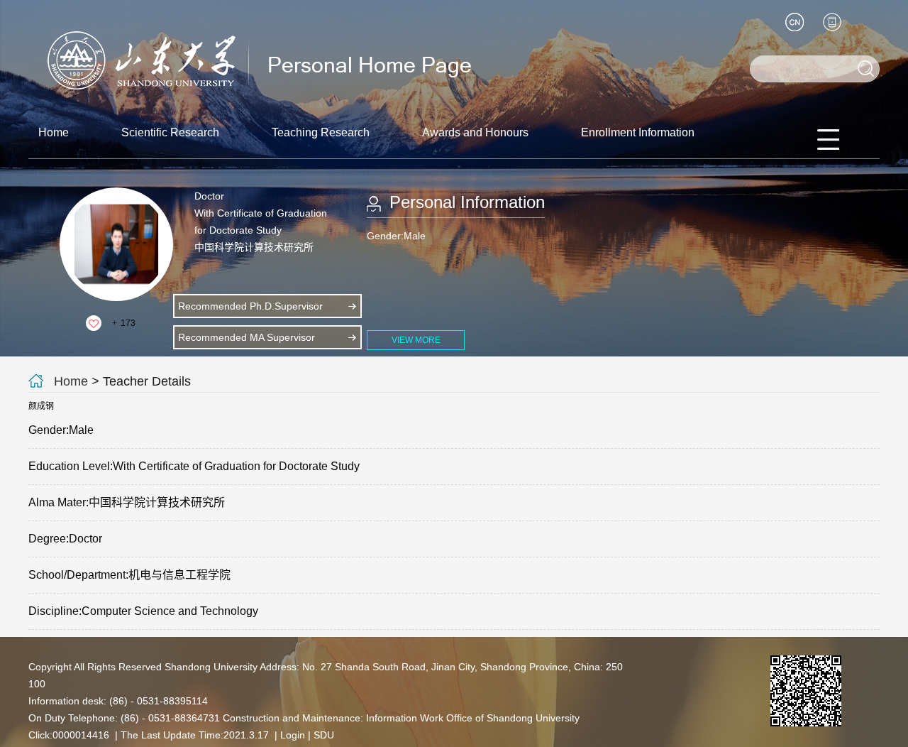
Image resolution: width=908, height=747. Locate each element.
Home (53, 132)
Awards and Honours (475, 132)
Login (292, 735)
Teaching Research (321, 132)
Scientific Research (170, 132)
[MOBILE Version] (832, 22)
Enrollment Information (637, 132)
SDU (324, 735)
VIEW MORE (416, 340)
